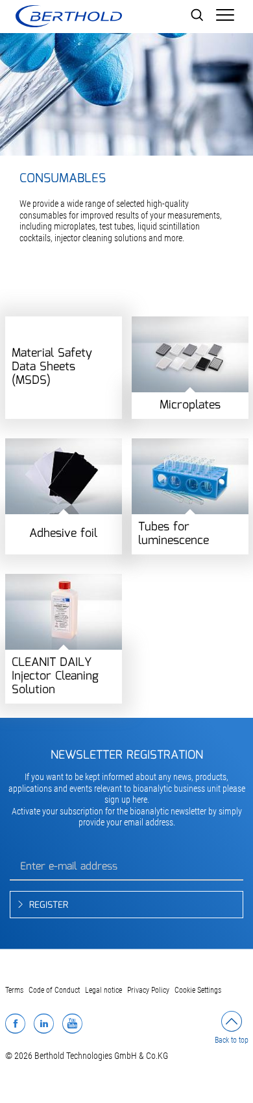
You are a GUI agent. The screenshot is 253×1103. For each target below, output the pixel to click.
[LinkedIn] (44, 1023)
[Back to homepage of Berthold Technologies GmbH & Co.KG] (68, 16)
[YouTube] (72, 1023)
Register (48, 905)
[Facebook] (15, 1023)
